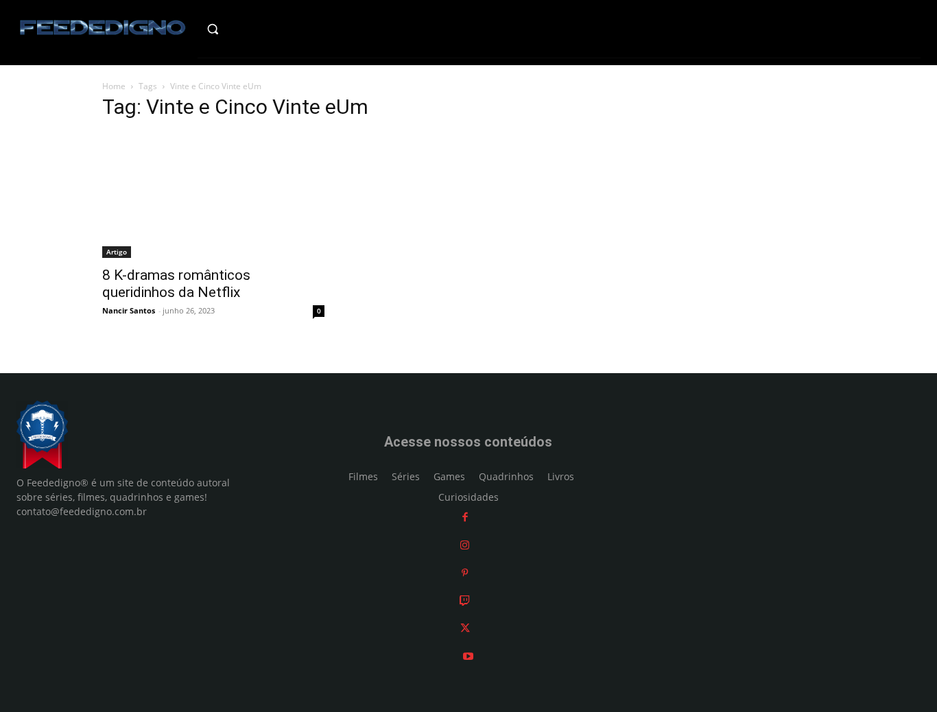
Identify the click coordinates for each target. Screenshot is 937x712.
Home (114, 86)
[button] (239, 28)
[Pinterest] (465, 572)
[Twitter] (465, 628)
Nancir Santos (128, 310)
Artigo (116, 252)
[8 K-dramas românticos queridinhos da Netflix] (213, 195)
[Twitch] (465, 600)
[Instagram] (464, 545)
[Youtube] (468, 656)
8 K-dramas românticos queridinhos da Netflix (176, 283)
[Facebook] (465, 517)
